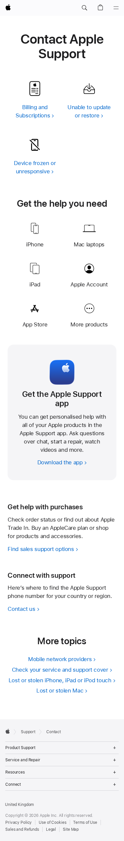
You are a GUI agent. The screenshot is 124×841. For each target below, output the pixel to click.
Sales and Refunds (22, 829)
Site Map (71, 829)
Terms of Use (85, 822)
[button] (84, 8)
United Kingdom (19, 804)
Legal (51, 829)
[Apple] (7, 731)
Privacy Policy (18, 822)
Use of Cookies (52, 822)
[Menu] (116, 8)
